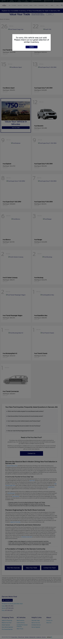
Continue (31, 47)
